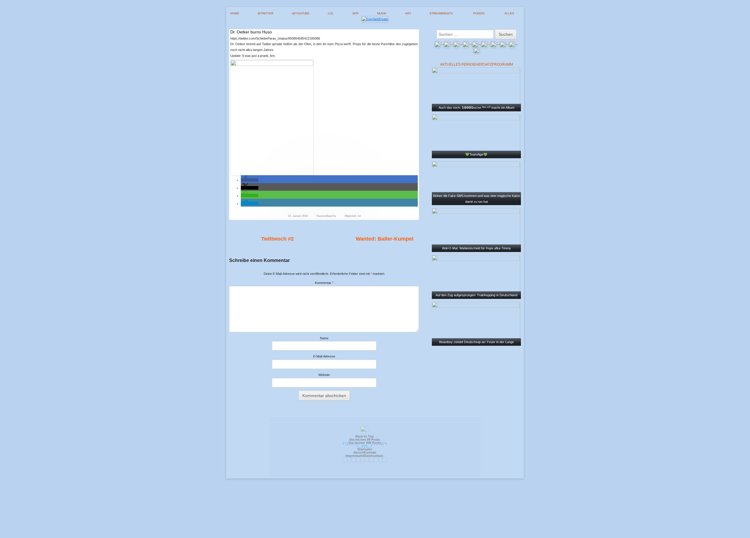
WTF (355, 13)
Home (234, 13)
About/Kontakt (364, 452)
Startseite (364, 449)
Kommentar (324, 283)
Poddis (479, 13)
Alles (509, 13)
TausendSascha (326, 215)
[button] (249, 180)
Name (324, 338)
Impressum (354, 455)
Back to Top (364, 436)
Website (324, 375)
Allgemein (350, 215)
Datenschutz (373, 455)
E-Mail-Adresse (324, 356)
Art (408, 13)
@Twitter (265, 13)
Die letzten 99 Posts (365, 439)
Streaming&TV (441, 13)
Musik (381, 13)
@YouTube (300, 13)
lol (331, 13)
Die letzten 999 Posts (365, 443)
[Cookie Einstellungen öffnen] (375, 535)
